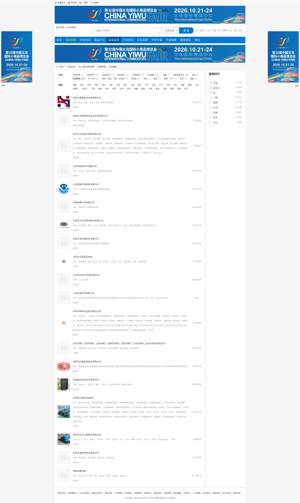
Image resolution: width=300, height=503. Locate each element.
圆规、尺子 (168, 79)
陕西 (143, 89)
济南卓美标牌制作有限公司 (86, 238)
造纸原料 (76, 75)
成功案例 (167, 493)
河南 (96, 85)
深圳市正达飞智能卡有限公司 (87, 434)
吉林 (168, 85)
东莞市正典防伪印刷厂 (84, 398)
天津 (89, 85)
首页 (61, 67)
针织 (219, 30)
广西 (93, 89)
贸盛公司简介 (96, 493)
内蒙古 (75, 89)
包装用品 (121, 75)
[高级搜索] (195, 30)
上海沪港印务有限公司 (84, 293)
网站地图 (177, 493)
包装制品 (106, 75)
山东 (197, 85)
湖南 (75, 85)
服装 (215, 102)
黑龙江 (85, 89)
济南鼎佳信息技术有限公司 (86, 379)
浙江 (175, 85)
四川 (107, 89)
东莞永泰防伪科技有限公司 (86, 453)
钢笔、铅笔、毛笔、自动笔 (113, 79)
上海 (214, 30)
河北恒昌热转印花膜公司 (85, 166)
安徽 (182, 85)
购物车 (96, 3)
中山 (230, 30)
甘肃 (150, 89)
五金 (235, 30)
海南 (100, 89)
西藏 (136, 89)
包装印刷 (102, 67)
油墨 (164, 75)
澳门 (186, 89)
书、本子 (91, 79)
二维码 (85, 3)
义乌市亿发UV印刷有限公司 (86, 275)
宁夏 (165, 89)
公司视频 (118, 493)
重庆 (114, 89)
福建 (190, 85)
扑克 (182, 79)
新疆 (172, 89)
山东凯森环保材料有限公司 (86, 184)
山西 (154, 85)
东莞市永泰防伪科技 (82, 257)
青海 (157, 89)
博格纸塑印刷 (79, 471)
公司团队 (128, 493)
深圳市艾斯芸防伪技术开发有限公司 (90, 116)
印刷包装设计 (178, 75)
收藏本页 (61, 3)
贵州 (129, 89)
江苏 (110, 85)
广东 (146, 85)
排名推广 (187, 493)
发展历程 (138, 493)
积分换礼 (207, 493)
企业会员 (71, 67)
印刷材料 (136, 75)
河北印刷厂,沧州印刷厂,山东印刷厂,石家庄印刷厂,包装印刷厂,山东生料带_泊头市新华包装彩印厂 (120, 343)
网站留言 (216, 493)
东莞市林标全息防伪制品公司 (87, 311)
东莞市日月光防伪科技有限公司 (88, 220)
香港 (179, 89)
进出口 (202, 30)
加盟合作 (148, 493)
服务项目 (157, 493)
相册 (192, 79)
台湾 (121, 89)
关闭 (3, 86)
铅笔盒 (134, 79)
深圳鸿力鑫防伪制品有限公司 (87, 361)
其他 (194, 75)
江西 (118, 85)
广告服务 (197, 493)
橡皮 (155, 79)
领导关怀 (108, 493)
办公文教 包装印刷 (86, 67)
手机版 (74, 3)
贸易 (225, 30)
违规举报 (236, 493)
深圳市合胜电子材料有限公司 (87, 134)
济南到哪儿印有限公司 (84, 202)
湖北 (139, 85)
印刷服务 (113, 67)
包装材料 (90, 75)
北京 (82, 85)
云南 (125, 85)
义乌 (209, 30)
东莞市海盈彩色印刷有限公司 (87, 97)
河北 (103, 85)
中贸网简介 (72, 493)
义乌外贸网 (84, 493)
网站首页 (61, 493)
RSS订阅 (226, 493)
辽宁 (161, 85)
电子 (240, 30)
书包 (145, 79)
